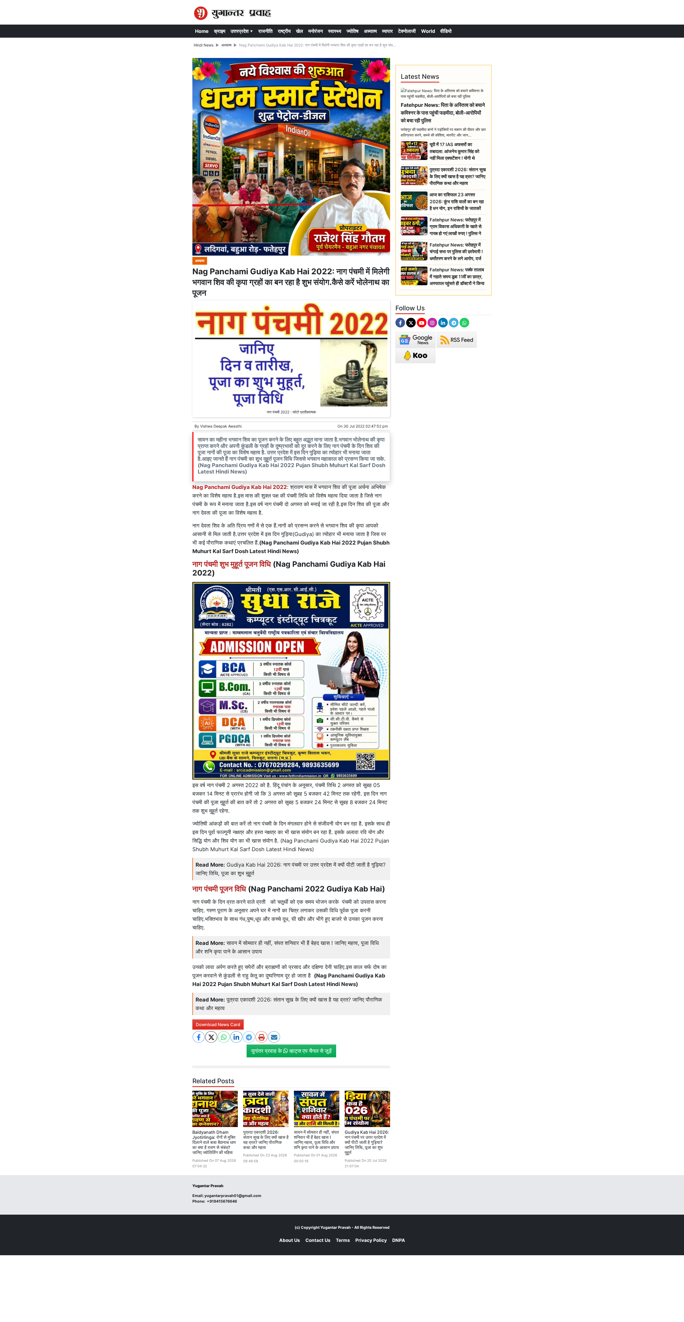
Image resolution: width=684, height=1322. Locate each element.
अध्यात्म (370, 31)
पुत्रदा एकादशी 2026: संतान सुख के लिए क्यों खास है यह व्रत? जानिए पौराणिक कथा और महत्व (266, 1139)
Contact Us (318, 1240)
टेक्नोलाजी (407, 31)
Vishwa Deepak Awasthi (221, 426)
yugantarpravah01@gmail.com (232, 1195)
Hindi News (203, 45)
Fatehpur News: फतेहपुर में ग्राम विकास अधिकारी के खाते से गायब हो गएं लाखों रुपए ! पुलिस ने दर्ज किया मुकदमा (455, 227)
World (428, 31)
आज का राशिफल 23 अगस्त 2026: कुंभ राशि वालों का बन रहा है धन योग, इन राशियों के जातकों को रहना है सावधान (457, 202)
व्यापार (387, 31)
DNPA (398, 1240)
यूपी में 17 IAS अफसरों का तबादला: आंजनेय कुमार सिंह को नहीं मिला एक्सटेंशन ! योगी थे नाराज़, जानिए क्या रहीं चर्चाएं (454, 151)
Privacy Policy (371, 1240)
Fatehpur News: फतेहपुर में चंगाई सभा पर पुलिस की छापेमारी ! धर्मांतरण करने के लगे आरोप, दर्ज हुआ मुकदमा (456, 252)
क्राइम (219, 31)
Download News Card (218, 1024)
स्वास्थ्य (334, 31)
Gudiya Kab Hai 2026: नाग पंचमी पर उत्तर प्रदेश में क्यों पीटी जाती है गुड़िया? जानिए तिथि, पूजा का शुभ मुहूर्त (367, 1142)
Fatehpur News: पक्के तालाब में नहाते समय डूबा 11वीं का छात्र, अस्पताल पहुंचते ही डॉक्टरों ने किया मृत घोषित (457, 277)
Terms (343, 1240)
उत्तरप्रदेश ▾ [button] (242, 31)
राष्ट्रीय (284, 31)
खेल (299, 31)
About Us (289, 1240)
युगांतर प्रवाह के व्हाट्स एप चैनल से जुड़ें (291, 1051)
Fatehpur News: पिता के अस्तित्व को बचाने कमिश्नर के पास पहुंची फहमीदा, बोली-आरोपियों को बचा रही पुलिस (443, 113)
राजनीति (265, 31)
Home (202, 31)
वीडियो (446, 31)
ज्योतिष (353, 31)
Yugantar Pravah (335, 1227)
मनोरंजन (315, 31)
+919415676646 (222, 1201)
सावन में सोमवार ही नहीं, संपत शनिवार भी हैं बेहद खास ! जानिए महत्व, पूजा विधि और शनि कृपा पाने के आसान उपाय (316, 1139)
